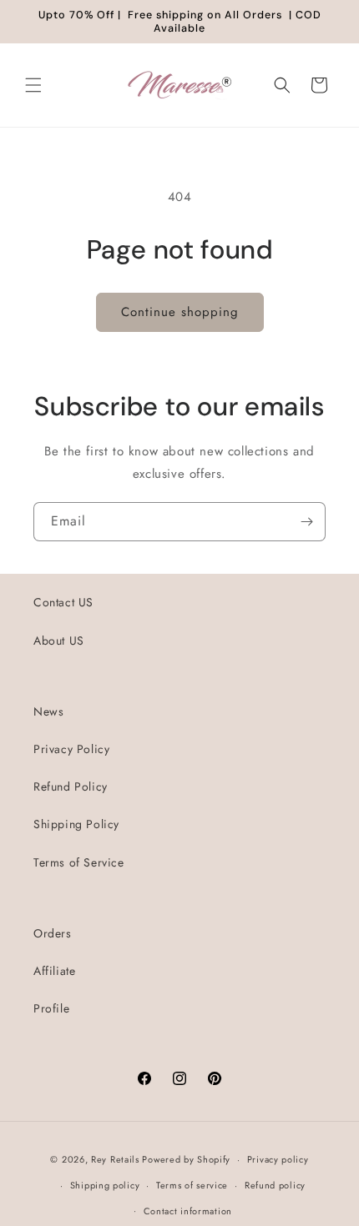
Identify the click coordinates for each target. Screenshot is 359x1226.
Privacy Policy (71, 749)
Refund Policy (70, 786)
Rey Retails (115, 1159)
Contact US (63, 602)
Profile (51, 1008)
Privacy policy (278, 1159)
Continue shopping (180, 312)
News (48, 711)
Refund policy (275, 1185)
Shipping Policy (76, 824)
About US (58, 640)
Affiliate (54, 970)
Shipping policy (105, 1185)
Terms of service (192, 1185)
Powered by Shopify (186, 1159)
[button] (33, 85)
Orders (52, 933)
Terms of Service (78, 862)
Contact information (188, 1211)
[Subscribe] (306, 521)
